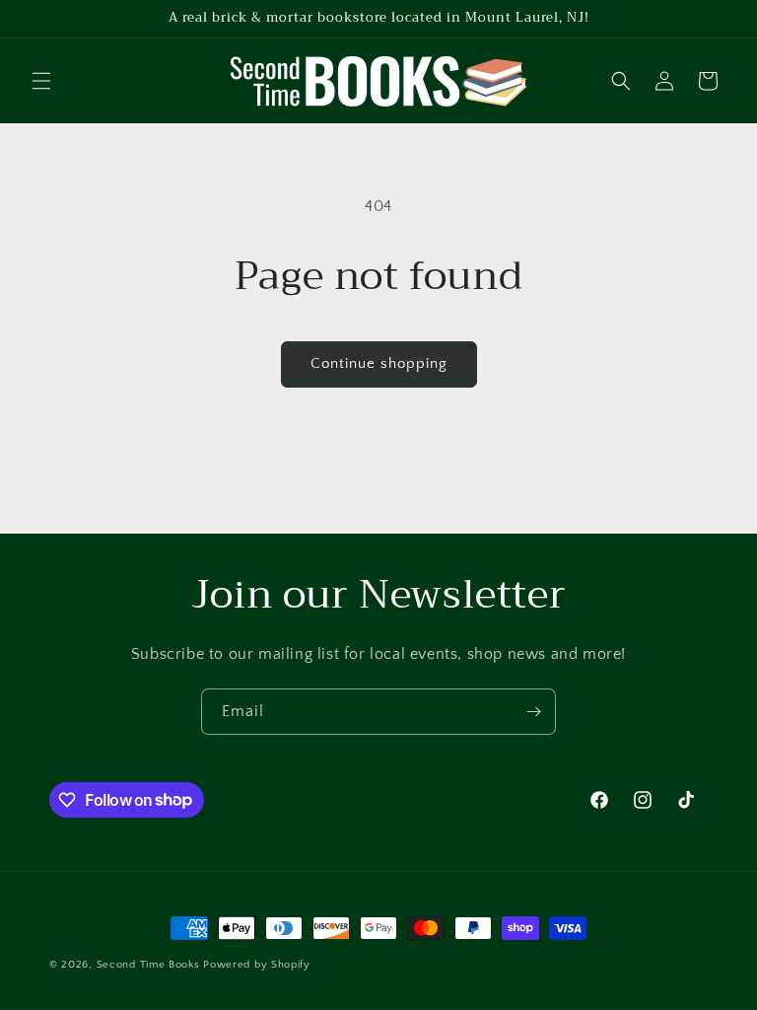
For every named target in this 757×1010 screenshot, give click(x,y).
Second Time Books (148, 965)
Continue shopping (378, 363)
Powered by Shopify (256, 965)
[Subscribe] (533, 711)
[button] (41, 81)
